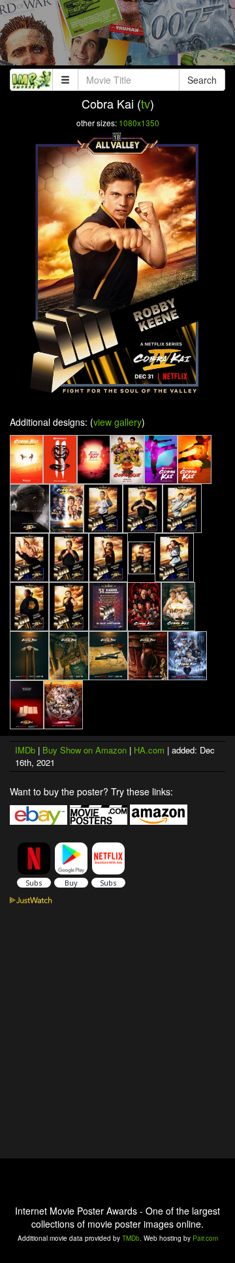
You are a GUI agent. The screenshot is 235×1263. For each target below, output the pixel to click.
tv (145, 103)
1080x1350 (139, 122)
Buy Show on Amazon (84, 750)
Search (202, 79)
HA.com (149, 750)
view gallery (117, 421)
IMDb (25, 750)
